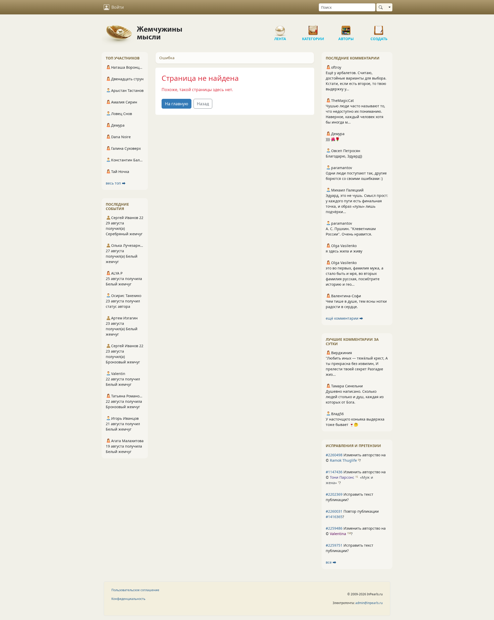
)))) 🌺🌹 (333, 139)
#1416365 (334, 516)
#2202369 (334, 494)
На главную (176, 104)
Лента (280, 28)
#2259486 (334, 528)
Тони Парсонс (342, 477)
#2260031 (334, 511)
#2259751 (334, 545)
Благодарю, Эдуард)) (344, 156)
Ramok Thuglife (343, 460)
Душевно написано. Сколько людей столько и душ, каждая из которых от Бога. (355, 397)
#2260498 (334, 454)
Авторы (346, 28)
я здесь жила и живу (344, 251)
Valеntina (338, 533)
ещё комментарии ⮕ (344, 318)
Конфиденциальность (128, 599)
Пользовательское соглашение (135, 590)
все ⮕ (331, 562)
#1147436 (334, 471)
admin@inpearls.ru (369, 603)
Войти (117, 7)
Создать (379, 28)
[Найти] (381, 7)
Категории (313, 28)
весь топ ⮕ (116, 183)
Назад (203, 104)
